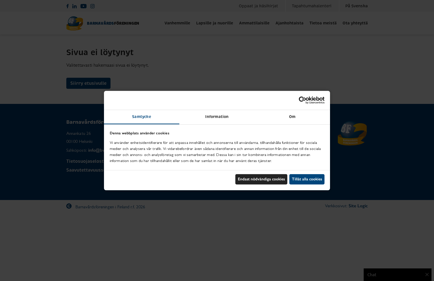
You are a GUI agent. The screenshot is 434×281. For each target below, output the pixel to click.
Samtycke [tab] (141, 116)
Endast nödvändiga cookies (261, 179)
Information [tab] (217, 116)
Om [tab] (292, 116)
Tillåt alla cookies (307, 179)
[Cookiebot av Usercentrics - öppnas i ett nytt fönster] (302, 100)
